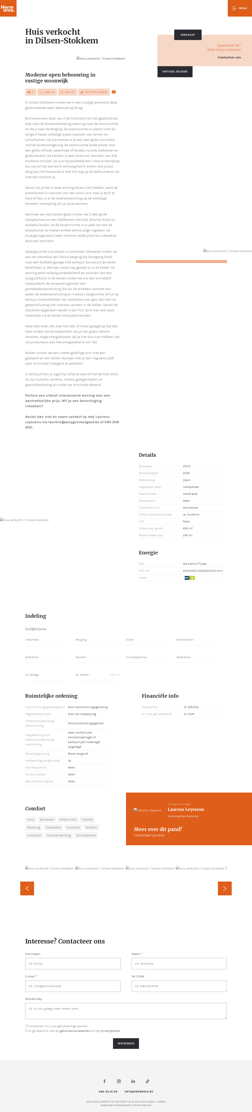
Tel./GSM (138, 976)
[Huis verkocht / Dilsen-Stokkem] (101, 58)
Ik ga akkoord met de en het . (74, 1031)
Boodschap (33, 999)
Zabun (150, 1101)
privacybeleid (110, 1031)
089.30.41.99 (108, 1091)
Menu (243, 8)
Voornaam (33, 954)
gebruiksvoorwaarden (75, 1031)
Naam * (137, 954)
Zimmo (162, 1101)
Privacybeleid (142, 1105)
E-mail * (31, 976)
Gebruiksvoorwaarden (116, 1105)
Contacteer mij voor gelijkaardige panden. (58, 1026)
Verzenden (126, 1043)
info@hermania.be (139, 1091)
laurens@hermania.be (183, 816)
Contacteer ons (229, 57)
